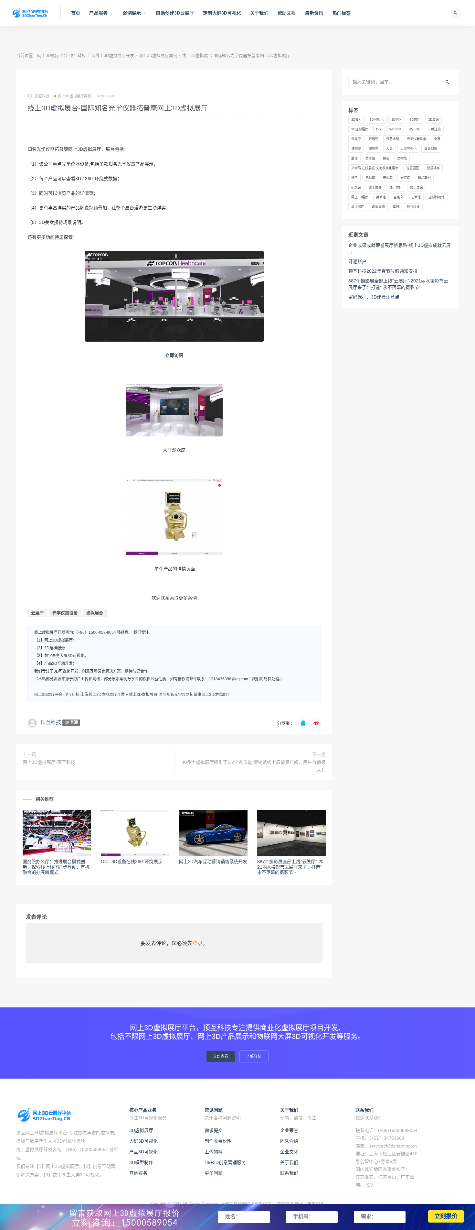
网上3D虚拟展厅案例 (158, 55)
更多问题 (214, 1173)
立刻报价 (446, 1216)
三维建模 (434, 129)
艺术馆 (416, 197)
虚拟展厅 (357, 207)
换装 (386, 158)
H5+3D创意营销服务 (225, 1162)
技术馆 (370, 158)
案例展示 (131, 13)
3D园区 (396, 119)
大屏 (389, 148)
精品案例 (424, 178)
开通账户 (357, 261)
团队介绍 (289, 1141)
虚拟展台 (94, 612)
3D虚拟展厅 (359, 129)
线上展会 (375, 187)
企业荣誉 (289, 1130)
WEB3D (395, 129)
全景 (437, 139)
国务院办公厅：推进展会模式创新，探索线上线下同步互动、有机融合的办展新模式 (56, 867)
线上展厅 (395, 187)
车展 (396, 207)
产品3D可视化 (143, 1151)
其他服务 (138, 1173)
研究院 (405, 178)
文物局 (402, 158)
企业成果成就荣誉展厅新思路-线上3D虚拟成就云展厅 (399, 248)
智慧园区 (412, 168)
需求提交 (214, 1130)
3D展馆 (433, 119)
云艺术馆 (392, 139)
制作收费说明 (218, 1141)
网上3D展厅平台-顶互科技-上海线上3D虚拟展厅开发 (85, 55)
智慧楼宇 (433, 168)
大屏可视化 (408, 148)
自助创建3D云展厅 (175, 13)
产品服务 (98, 13)
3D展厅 (415, 119)
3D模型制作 (141, 1162)
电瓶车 (388, 178)
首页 (75, 13)
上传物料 (214, 1151)
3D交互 (356, 119)
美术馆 (381, 197)
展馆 (354, 158)
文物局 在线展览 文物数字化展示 (374, 168)
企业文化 (289, 1151)
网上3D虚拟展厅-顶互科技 (49, 762)
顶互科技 (50, 722)
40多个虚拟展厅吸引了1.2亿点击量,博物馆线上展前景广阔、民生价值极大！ (254, 766)
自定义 (398, 197)
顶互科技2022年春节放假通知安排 (382, 271)
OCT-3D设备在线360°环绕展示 (131, 861)
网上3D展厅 (359, 197)
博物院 (356, 148)
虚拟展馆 (378, 207)
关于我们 (259, 13)
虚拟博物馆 (436, 197)
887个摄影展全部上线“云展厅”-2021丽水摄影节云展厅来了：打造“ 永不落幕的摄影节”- (290, 867)
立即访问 (174, 355)
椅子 (354, 178)
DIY (379, 129)
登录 (197, 943)
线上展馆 (416, 187)
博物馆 (373, 148)
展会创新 (430, 148)
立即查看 (220, 1056)
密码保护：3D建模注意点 (373, 297)
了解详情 (254, 1056)
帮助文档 (287, 13)
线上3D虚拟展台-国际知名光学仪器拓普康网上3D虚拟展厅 (179, 694)
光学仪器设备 (65, 612)
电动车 (370, 178)
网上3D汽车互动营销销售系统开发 (213, 861)
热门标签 (341, 13)
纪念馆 (356, 187)
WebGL (414, 129)
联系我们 (289, 1173)
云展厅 (37, 612)
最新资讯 (314, 13)
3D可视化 (377, 119)
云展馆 (373, 139)
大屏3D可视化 (143, 1141)
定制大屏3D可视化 (222, 13)
